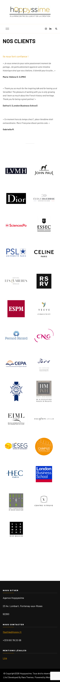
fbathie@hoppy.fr (12, 631)
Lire (5, 658)
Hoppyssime (26, 673)
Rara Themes (27, 677)
